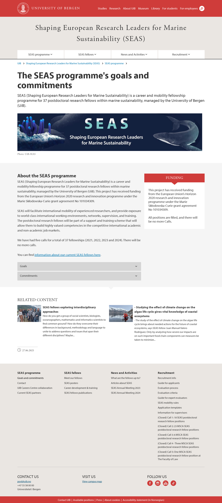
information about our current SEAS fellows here (67, 255)
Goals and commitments (30, 378)
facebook (151, 483)
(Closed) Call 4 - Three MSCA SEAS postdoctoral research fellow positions (178, 445)
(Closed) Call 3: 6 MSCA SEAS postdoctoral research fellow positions (178, 436)
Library (155, 8)
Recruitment (179, 54)
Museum (143, 8)
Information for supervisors (172, 412)
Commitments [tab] (28, 276)
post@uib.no (24, 481)
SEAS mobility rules (168, 402)
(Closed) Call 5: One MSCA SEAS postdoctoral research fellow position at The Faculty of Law (179, 455)
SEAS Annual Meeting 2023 (125, 387)
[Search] (202, 8)
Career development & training (81, 387)
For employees (189, 8)
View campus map (92, 481)
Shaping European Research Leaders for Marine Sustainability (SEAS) (63, 63)
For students (169, 8)
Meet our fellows (73, 378)
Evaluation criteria (167, 392)
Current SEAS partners (29, 392)
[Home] (23, 8)
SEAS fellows (86, 54)
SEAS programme (39, 54)
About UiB (129, 8)
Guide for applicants (169, 383)
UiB (19, 63)
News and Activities (133, 54)
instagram (159, 483)
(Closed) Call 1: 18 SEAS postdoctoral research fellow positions (177, 419)
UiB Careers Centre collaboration (34, 387)
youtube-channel (167, 483)
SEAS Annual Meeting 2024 (125, 392)
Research (114, 8)
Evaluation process (168, 387)
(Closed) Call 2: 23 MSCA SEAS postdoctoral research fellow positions (178, 427)
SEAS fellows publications (78, 392)
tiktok (174, 483)
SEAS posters (71, 383)
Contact (21, 383)
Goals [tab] (23, 266)
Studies (102, 8)
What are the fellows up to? (125, 378)
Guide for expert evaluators (172, 397)
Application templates (170, 407)
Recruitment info (167, 378)
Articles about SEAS (121, 383)
